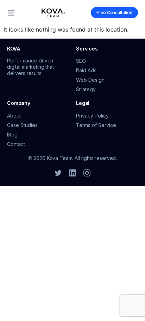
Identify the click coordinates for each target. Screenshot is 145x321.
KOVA (13, 49)
